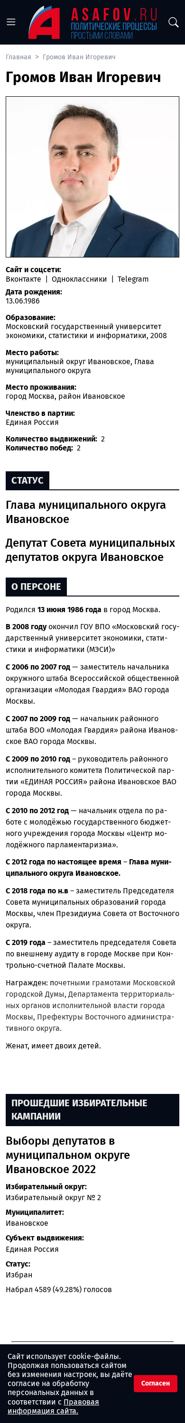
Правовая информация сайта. (53, 1406)
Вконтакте (24, 279)
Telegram (132, 279)
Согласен (155, 1383)
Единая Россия (32, 1249)
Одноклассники (79, 279)
